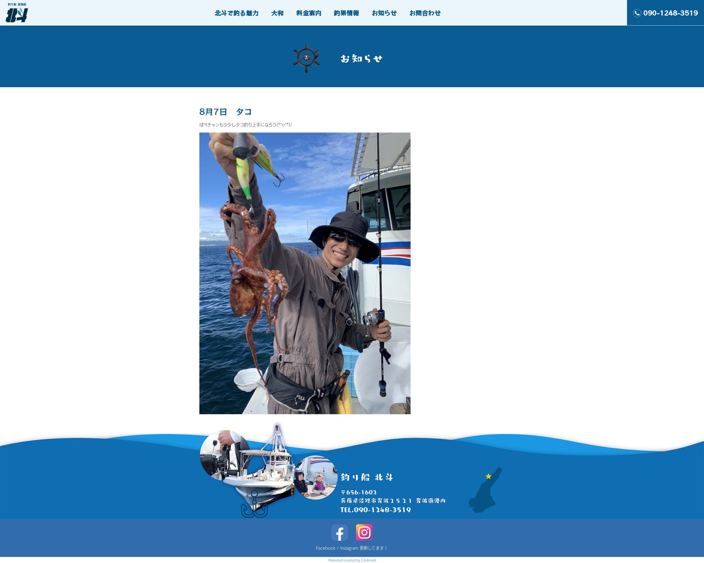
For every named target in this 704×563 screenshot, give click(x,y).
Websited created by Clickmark (352, 560)
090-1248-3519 (671, 12)
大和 (277, 12)
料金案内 (308, 12)
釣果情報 (346, 12)
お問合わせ (425, 12)
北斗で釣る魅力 (237, 12)
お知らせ (384, 12)
